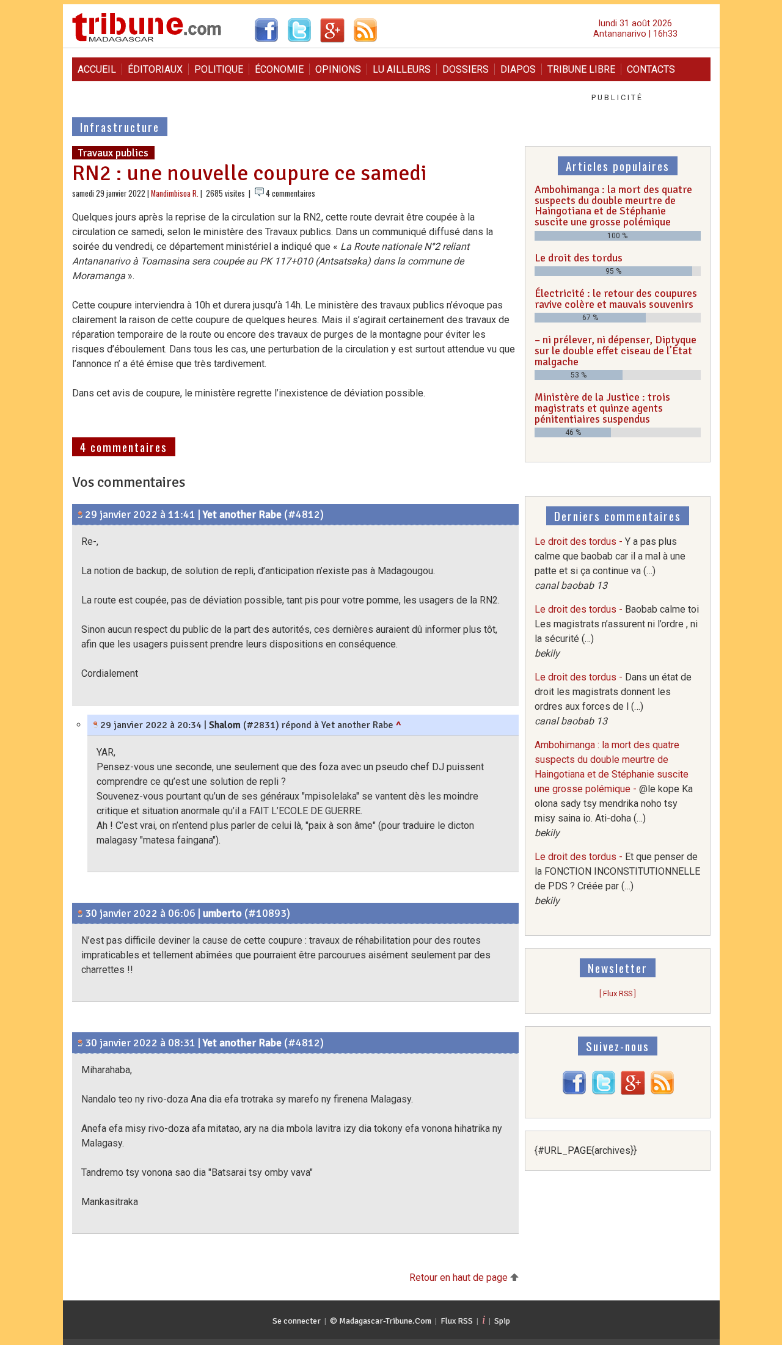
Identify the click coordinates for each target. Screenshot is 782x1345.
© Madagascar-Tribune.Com (380, 1321)
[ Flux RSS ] (617, 993)
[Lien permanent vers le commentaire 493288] (80, 514)
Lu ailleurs (402, 69)
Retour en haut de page (459, 1277)
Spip (502, 1321)
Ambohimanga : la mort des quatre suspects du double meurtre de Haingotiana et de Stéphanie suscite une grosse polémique (613, 205)
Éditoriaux (155, 69)
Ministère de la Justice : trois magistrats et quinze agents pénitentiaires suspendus (602, 407)
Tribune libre (581, 69)
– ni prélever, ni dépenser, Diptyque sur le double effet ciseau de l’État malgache (615, 350)
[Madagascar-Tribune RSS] (662, 1092)
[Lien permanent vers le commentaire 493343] (80, 1042)
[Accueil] (147, 40)
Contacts (651, 69)
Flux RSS (456, 1321)
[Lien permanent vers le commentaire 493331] (95, 725)
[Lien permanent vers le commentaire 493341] (80, 913)
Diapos (518, 69)
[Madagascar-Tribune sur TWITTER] (603, 1092)
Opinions (338, 69)
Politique (218, 69)
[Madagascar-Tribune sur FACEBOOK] (574, 1092)
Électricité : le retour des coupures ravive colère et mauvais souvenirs (616, 298)
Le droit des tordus (579, 257)
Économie (279, 69)
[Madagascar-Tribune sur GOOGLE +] (633, 1092)
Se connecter (296, 1321)
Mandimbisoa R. (175, 193)
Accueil (97, 69)
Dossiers (465, 69)
